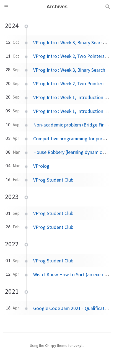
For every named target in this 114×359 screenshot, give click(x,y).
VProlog (41, 166)
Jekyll (79, 345)
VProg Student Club (53, 180)
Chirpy (50, 345)
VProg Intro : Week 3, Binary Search (69, 70)
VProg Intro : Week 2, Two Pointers (69, 84)
